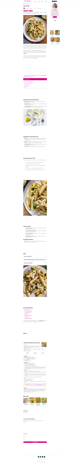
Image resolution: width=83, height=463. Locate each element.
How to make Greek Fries (27, 83)
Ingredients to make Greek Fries (28, 82)
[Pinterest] (56, 1)
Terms (44, 459)
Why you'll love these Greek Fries (29, 81)
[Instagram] (52, 1)
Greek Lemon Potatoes (28, 309)
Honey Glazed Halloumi (28, 315)
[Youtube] (40, 457)
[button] (24, 344)
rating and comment (38, 384)
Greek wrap (26, 76)
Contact (39, 459)
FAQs (25, 87)
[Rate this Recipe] (30, 351)
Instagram (35, 321)
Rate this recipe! (25, 433)
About (42, 1)
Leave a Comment (40, 8)
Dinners (39, 1)
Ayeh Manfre (27, 349)
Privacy (41, 459)
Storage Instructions (27, 86)
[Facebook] (54, 1)
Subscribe (45, 1)
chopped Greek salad (43, 75)
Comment (25, 422)
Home (24, 3)
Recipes (35, 1)
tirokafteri (34, 75)
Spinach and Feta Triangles (28, 318)
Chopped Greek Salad (28, 312)
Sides (28, 3)
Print (25, 350)
